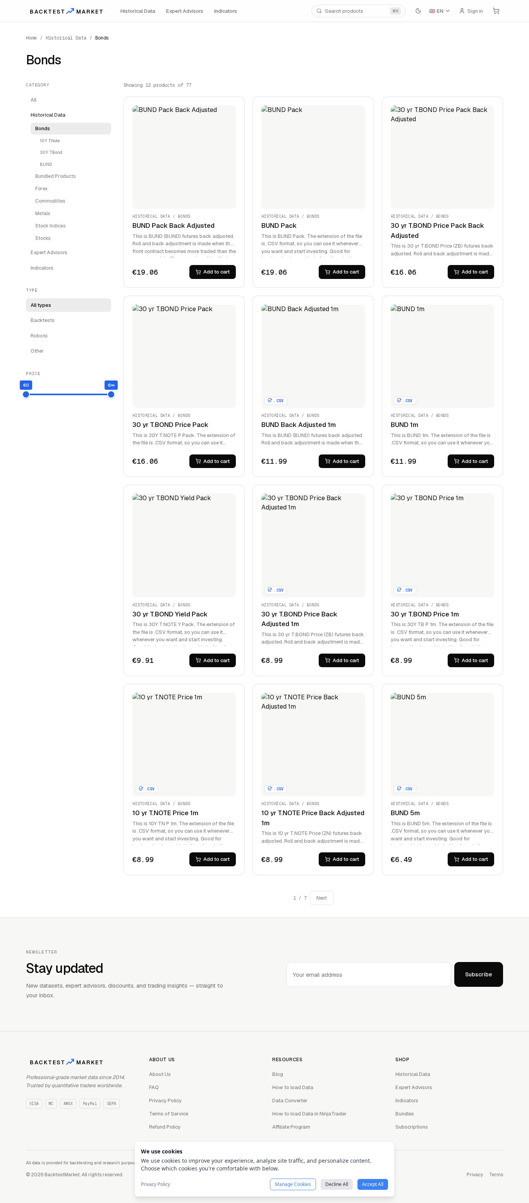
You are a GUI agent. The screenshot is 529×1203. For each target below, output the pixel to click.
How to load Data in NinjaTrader (309, 1113)
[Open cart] (496, 11)
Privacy (475, 1175)
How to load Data (292, 1087)
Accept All (372, 1184)
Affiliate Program (291, 1127)
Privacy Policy (165, 1100)
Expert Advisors (184, 10)
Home (31, 38)
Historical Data (137, 10)
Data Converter (289, 1100)
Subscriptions (411, 1127)
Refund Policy (164, 1127)
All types (41, 305)
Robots (39, 335)
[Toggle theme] (418, 11)
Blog (277, 1074)
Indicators (225, 10)
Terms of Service (168, 1113)
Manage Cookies (293, 1184)
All (33, 99)
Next (321, 898)
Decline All (336, 1184)
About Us (160, 1074)
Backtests (43, 320)
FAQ (154, 1087)
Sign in (475, 10)
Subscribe (478, 974)
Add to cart (216, 271)
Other (37, 351)
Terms (496, 1175)
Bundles (404, 1113)
